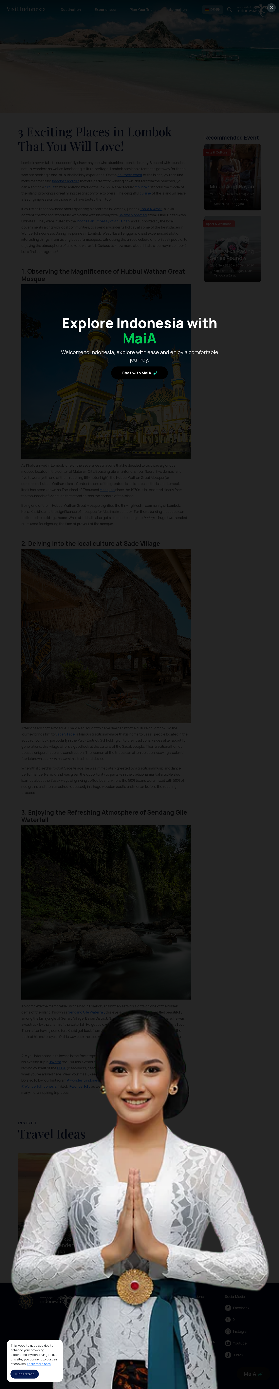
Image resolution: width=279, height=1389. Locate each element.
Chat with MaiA (137, 372)
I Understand (24, 1374)
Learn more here (39, 1364)
